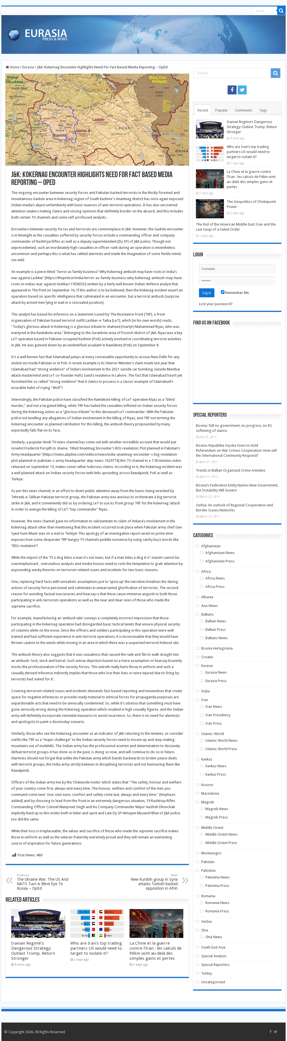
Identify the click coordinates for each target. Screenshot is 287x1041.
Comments (243, 110)
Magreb (207, 802)
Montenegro (211, 853)
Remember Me (236, 293)
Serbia (206, 921)
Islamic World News (221, 740)
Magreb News (216, 809)
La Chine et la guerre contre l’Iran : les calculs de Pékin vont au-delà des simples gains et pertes (155, 951)
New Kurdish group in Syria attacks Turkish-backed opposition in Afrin (154, 882)
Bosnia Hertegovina (217, 648)
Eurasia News (216, 672)
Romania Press (217, 911)
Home (8, 11)
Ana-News (209, 606)
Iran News (213, 706)
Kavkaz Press (215, 774)
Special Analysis (168, 11)
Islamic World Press (221, 749)
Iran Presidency (217, 715)
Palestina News (217, 877)
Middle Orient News (221, 834)
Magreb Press (216, 817)
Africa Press (214, 587)
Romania (114, 11)
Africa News (215, 578)
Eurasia (57, 11)
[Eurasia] (38, 33)
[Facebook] (232, 89)
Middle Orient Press (221, 843)
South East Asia (138, 11)
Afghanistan (211, 546)
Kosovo (207, 785)
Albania (207, 597)
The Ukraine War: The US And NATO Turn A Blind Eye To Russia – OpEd (42, 882)
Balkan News (215, 621)
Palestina (208, 870)
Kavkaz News (215, 766)
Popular (221, 110)
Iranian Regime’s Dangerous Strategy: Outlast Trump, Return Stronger (33, 951)
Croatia (207, 657)
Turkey (206, 973)
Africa (23, 11)
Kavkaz (206, 759)
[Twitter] (242, 89)
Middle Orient (90, 11)
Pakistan (207, 862)
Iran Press (213, 723)
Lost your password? (216, 304)
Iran (71, 11)
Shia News (213, 937)
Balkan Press (215, 629)
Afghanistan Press (219, 561)
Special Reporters (215, 965)
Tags (263, 110)
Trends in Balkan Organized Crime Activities (230, 470)
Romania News (217, 903)
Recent (203, 110)
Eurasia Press (215, 681)
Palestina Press (217, 886)
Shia (204, 930)
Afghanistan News (220, 553)
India (205, 691)
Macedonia (210, 793)
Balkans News (216, 638)
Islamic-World (212, 734)
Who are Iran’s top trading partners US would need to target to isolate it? (96, 948)
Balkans (40, 11)
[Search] (281, 10)
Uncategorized (213, 982)
